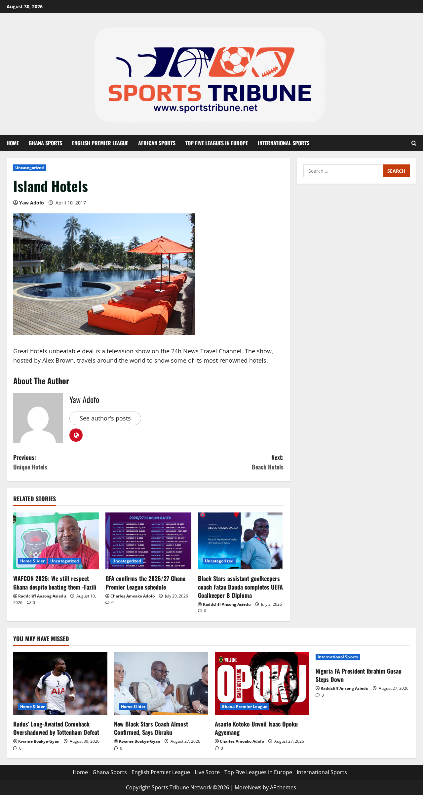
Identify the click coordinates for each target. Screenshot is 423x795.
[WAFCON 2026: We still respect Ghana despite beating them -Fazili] (56, 541)
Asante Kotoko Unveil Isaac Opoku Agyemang (256, 728)
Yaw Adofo (31, 202)
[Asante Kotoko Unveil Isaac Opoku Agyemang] (262, 683)
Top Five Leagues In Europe (258, 772)
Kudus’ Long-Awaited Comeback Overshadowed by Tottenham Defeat (56, 728)
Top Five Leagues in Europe (216, 143)
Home (13, 143)
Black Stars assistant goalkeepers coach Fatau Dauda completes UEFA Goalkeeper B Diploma (240, 586)
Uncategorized (29, 167)
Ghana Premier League (244, 706)
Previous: (30, 462)
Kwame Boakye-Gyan (38, 741)
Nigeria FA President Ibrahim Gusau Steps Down (359, 675)
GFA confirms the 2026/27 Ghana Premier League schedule (145, 582)
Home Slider (32, 561)
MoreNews (248, 787)
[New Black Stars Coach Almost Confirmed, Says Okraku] (161, 683)
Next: (268, 462)
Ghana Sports (45, 143)
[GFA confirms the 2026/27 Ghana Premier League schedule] (148, 541)
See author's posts (105, 418)
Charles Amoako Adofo (132, 596)
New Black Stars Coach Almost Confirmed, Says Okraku (151, 728)
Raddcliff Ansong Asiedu (42, 596)
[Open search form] (413, 143)
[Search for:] (343, 170)
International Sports (283, 143)
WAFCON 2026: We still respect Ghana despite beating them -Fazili (54, 582)
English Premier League (100, 143)
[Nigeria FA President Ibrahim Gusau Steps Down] (363, 657)
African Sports (156, 143)
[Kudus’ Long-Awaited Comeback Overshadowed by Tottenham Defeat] (60, 683)
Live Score (207, 772)
